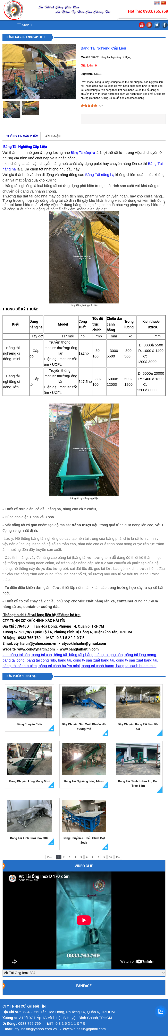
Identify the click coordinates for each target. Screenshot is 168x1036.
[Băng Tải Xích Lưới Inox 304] (29, 816)
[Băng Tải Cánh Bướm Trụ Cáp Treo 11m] (138, 759)
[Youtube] (142, 27)
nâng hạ (108, 175)
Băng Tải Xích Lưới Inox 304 (29, 838)
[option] (11, 109)
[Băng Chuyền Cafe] (29, 702)
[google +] (149, 27)
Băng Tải (93, 175)
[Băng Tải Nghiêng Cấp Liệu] (39, 97)
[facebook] (164, 27)
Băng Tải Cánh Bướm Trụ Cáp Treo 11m (138, 783)
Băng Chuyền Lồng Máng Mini (29, 781)
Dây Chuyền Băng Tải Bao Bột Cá (138, 727)
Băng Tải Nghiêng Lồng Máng (84, 781)
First (49, 857)
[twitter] (157, 27)
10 (110, 857)
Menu (26, 25)
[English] (157, 3)
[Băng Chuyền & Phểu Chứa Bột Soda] (84, 816)
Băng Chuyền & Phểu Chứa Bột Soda (84, 840)
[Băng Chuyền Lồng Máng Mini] (29, 759)
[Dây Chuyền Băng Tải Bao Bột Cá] (138, 702)
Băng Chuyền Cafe (29, 724)
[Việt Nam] (163, 3)
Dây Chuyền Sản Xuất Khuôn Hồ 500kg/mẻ (84, 727)
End (118, 857)
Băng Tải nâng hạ (83, 153)
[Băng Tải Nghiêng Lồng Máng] (84, 759)
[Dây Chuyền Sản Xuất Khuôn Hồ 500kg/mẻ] (84, 702)
